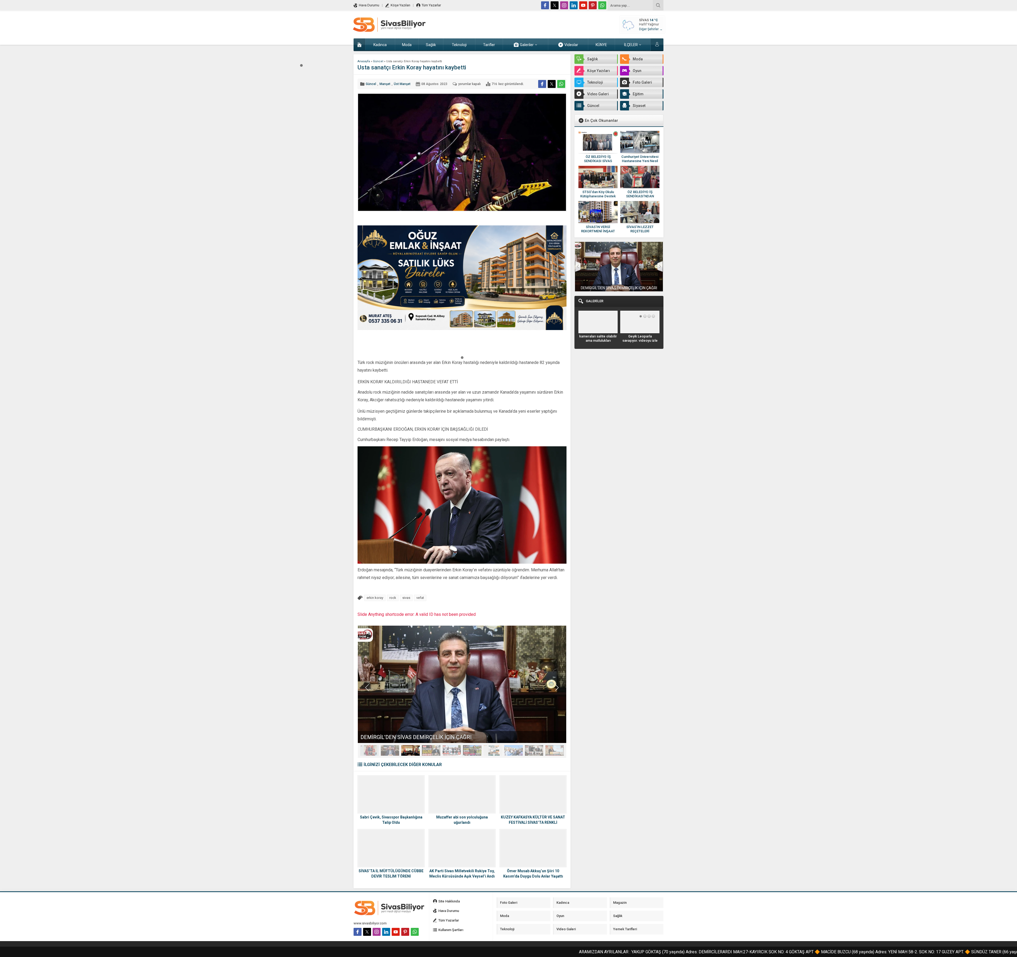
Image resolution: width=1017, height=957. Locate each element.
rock (392, 598)
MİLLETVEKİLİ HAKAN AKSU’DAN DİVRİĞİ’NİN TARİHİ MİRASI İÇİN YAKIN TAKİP (455, 737)
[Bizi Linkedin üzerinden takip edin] (574, 5)
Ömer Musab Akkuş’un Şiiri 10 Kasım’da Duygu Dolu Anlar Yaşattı (533, 873)
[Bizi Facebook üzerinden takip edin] (545, 5)
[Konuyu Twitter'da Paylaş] (552, 84)
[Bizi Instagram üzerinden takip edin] (564, 5)
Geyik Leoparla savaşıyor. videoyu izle (598, 338)
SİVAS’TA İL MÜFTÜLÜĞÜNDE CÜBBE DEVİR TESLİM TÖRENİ (391, 873)
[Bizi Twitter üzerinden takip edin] (555, 5)
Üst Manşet (402, 84)
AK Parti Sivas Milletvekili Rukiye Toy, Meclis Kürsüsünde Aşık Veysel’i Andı (462, 873)
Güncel (378, 61)
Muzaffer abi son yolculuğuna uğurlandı (462, 820)
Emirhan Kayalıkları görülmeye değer (640, 338)
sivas (406, 598)
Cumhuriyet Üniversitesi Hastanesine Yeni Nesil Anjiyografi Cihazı (639, 161)
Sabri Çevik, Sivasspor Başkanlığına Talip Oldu (391, 820)
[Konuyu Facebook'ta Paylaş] (542, 84)
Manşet (385, 84)
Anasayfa (364, 61)
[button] (301, 65)
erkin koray (375, 598)
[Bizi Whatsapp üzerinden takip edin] (602, 5)
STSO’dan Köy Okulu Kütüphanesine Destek (598, 194)
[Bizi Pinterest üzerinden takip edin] (593, 5)
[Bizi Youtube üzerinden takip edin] (583, 5)
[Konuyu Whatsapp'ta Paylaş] (561, 84)
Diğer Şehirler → (651, 29)
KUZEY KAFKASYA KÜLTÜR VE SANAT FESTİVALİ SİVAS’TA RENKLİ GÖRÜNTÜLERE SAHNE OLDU (533, 822)
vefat (420, 598)
